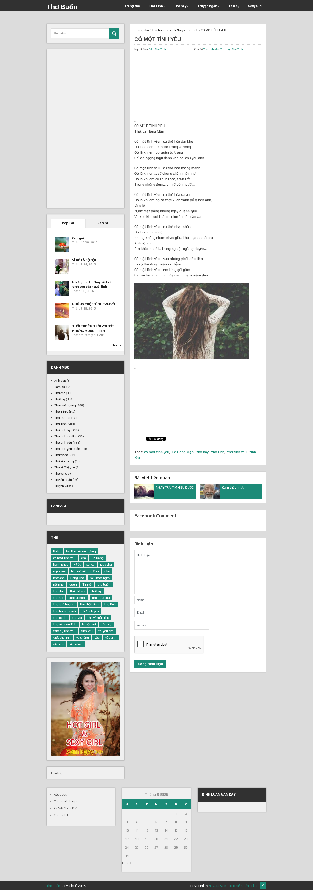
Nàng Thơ (77, 578)
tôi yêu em (105, 631)
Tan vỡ (87, 584)
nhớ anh (59, 578)
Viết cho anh (62, 637)
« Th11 (126, 863)
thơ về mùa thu (98, 617)
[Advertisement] (198, 85)
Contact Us (61, 815)
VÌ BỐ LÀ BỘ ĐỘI (84, 260)
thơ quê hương (63, 604)
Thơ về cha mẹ (64, 461)
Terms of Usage (65, 801)
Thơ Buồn (62, 7)
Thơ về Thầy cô (64, 467)
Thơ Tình (157, 6)
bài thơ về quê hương (81, 551)
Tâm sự (233, 6)
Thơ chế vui (77, 591)
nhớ (107, 571)
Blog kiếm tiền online (243, 885)
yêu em (58, 644)
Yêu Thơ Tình (157, 49)
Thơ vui (59, 473)
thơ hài (58, 598)
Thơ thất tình (63, 418)
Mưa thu (106, 564)
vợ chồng (82, 637)
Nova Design (217, 885)
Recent (102, 223)
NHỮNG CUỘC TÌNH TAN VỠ (93, 304)
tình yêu (87, 631)
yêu (97, 637)
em (83, 558)
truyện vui (89, 624)
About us (60, 794)
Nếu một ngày (100, 578)
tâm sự (107, 624)
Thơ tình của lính (65, 436)
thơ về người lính (64, 624)
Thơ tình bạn (63, 430)
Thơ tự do (61, 455)
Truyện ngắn (208, 6)
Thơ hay (181, 6)
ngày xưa (59, 571)
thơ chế (58, 591)
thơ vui (77, 617)
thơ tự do (59, 617)
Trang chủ (132, 6)
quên (73, 584)
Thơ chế (59, 393)
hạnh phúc (60, 564)
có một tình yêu (156, 452)
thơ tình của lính (64, 611)
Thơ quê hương (65, 405)
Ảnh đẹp (60, 380)
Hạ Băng (98, 558)
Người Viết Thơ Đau (85, 571)
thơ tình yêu (237, 452)
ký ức (77, 564)
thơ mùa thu (101, 598)
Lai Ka (90, 564)
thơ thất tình (89, 604)
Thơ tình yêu (160, 30)
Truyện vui (61, 486)
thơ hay (203, 452)
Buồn (56, 551)
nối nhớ (58, 584)
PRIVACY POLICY (65, 808)
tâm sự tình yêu (64, 631)
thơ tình (217, 452)
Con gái (78, 238)
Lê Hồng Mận (183, 452)
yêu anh (110, 637)
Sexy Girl (255, 6)
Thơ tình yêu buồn (67, 449)
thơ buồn (103, 584)
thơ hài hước (77, 598)
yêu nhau (75, 644)
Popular (68, 223)
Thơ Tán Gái (62, 411)
